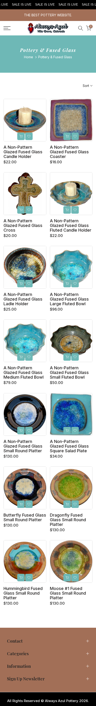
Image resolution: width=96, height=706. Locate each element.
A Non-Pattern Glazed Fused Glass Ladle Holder (22, 299)
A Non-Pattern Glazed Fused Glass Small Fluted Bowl (69, 372)
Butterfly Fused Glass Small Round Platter (24, 517)
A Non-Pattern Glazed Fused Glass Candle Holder (22, 152)
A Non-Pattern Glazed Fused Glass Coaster (69, 152)
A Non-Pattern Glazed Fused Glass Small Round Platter (22, 446)
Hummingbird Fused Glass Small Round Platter (23, 593)
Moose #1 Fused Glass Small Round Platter (68, 593)
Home (28, 57)
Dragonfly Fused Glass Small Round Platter (68, 520)
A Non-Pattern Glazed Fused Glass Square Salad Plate (69, 446)
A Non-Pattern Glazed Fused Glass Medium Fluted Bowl (23, 372)
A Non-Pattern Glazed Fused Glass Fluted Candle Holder (70, 225)
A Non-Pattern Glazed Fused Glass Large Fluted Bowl (69, 299)
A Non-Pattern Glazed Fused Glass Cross (22, 225)
